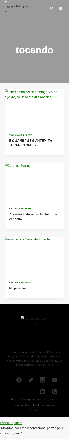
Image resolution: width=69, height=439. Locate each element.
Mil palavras (17, 288)
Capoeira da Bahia (48, 399)
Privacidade (48, 405)
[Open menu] (60, 8)
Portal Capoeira (11, 423)
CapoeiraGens (22, 405)
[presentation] (34, 109)
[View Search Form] (51, 8)
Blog (13, 399)
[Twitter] (30, 380)
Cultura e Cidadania (21, 135)
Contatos (35, 410)
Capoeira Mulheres (20, 209)
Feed (36, 405)
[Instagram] (42, 380)
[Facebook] (19, 380)
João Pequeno (27, 399)
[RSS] (54, 391)
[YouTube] (54, 380)
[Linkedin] (42, 391)
